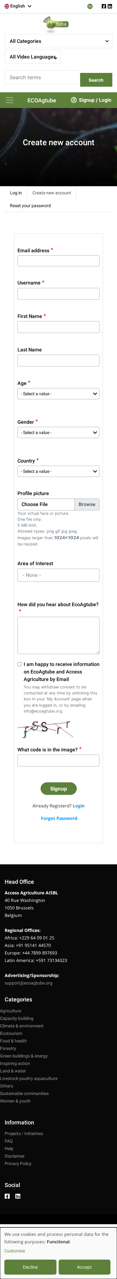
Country (26, 461)
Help (9, 1148)
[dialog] (58, 1253)
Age (22, 383)
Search (96, 80)
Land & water (13, 1070)
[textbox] (18, 6)
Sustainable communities (24, 1093)
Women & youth (15, 1100)
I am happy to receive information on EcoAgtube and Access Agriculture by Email (62, 671)
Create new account (51, 192)
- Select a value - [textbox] (36, 393)
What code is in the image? (47, 750)
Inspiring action (15, 1063)
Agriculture (10, 1010)
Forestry (8, 1048)
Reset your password (30, 205)
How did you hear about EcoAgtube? (58, 604)
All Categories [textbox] (25, 41)
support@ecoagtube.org (28, 982)
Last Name (29, 350)
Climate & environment (22, 1025)
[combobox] (18, 6)
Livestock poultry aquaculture (28, 1078)
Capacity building (16, 1018)
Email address (33, 250)
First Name (29, 316)
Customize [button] (14, 1250)
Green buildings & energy (24, 1055)
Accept (84, 1267)
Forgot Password (59, 818)
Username (29, 283)
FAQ (9, 1140)
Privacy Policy (18, 1163)
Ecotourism (11, 1033)
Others (6, 1085)
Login (105, 100)
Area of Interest (35, 563)
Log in (16, 192)
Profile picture (33, 493)
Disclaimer (15, 1156)
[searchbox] (59, 575)
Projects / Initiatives (24, 1133)
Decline (30, 1267)
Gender (25, 422)
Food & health (13, 1040)
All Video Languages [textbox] (33, 57)
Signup (87, 100)
